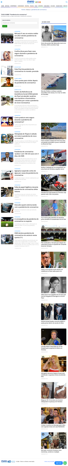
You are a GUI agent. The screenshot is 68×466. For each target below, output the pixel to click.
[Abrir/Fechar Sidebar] (1, 2)
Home (2, 6)
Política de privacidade (49, 461)
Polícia (32, 6)
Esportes (40, 6)
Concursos (46, 6)
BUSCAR (5, 26)
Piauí (36, 6)
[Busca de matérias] (66, 2)
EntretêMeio (13, 6)
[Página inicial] (30, 2)
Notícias (7, 6)
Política (27, 6)
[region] (53, 61)
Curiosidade (21, 6)
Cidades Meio (59, 6)
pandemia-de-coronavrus (39, 9)
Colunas (52, 6)
